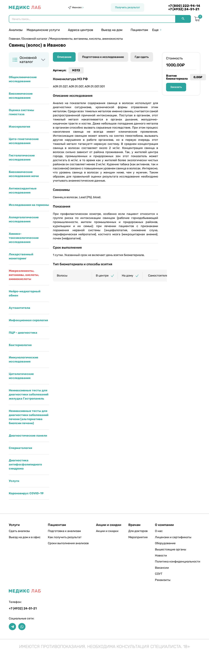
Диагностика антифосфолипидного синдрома (25, 464)
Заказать (176, 87)
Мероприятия (138, 537)
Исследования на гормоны (29, 205)
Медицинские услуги (43, 30)
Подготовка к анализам (64, 531)
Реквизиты (162, 580)
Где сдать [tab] (142, 57)
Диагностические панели (28, 435)
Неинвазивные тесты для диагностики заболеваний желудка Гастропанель (28, 394)
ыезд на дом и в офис (24, 537)
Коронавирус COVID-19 (26, 493)
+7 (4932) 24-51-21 (183, 9)
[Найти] (183, 19)
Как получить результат (64, 537)
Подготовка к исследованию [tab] (103, 57)
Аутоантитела (19, 308)
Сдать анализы (19, 531)
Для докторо (138, 531)
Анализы (16, 30)
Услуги (14, 481)
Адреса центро (80, 30)
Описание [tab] (64, 57)
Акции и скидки (107, 531)
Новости (161, 555)
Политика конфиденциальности (177, 561)
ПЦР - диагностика (23, 332)
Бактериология (20, 345)
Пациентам (139, 30)
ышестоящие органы (170, 549)
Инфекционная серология (28, 320)
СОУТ (158, 574)
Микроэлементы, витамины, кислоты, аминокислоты (24, 275)
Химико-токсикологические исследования (24, 238)
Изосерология (19, 126)
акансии (162, 567)
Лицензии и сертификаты (173, 537)
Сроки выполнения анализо (68, 543)
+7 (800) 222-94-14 (184, 6)
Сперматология (20, 448)
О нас (159, 531)
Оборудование (165, 543)
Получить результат (127, 7)
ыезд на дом (111, 30)
